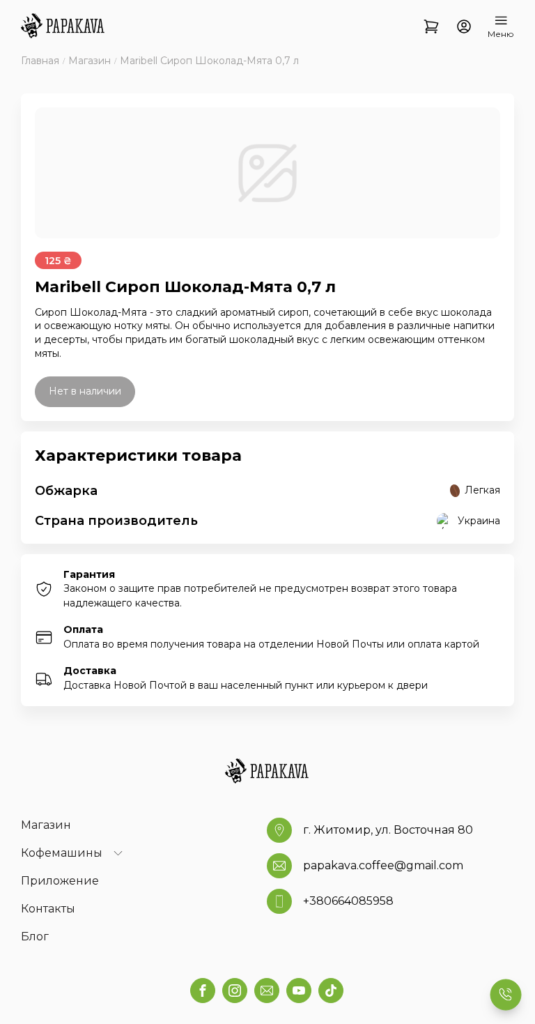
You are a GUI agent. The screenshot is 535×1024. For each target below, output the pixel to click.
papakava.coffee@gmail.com (383, 865)
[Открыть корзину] (431, 27)
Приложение (60, 880)
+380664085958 (348, 901)
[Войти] (463, 27)
